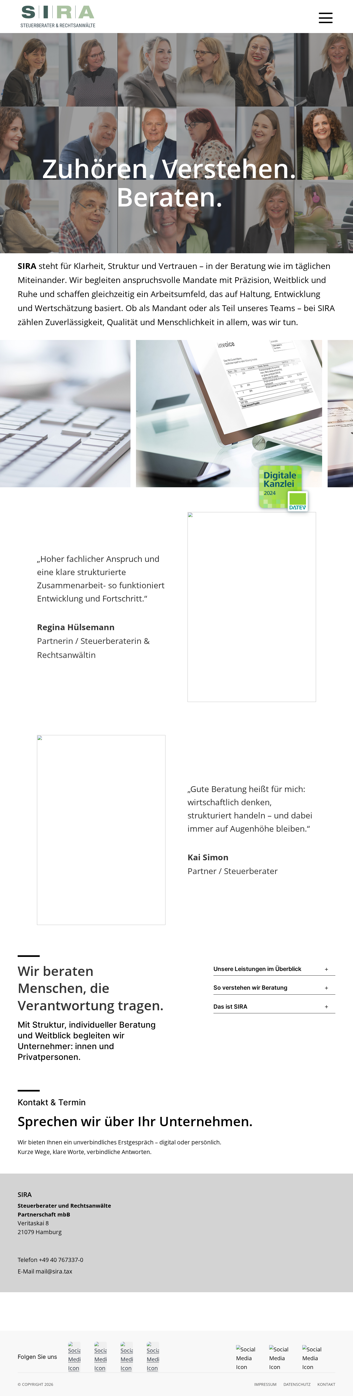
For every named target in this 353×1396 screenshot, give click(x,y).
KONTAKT (326, 1384)
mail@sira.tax (54, 1271)
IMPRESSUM (265, 1384)
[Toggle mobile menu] (326, 18)
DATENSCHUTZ (297, 1384)
